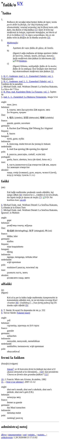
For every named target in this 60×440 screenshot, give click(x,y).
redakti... (32, 435)
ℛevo (4, 435)
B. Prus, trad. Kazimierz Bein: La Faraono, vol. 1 (26, 92)
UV (20, 3)
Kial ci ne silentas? (15, 382)
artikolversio (7, 437)
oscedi (23, 200)
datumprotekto (14, 435)
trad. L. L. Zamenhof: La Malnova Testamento (24, 97)
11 (46, 374)
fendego (23, 61)
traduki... (42, 435)
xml (25, 435)
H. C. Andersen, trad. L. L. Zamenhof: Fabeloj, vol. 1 (28, 76)
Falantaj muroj (23, 313)
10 (41, 372)
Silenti (10, 369)
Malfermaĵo (12, 43)
